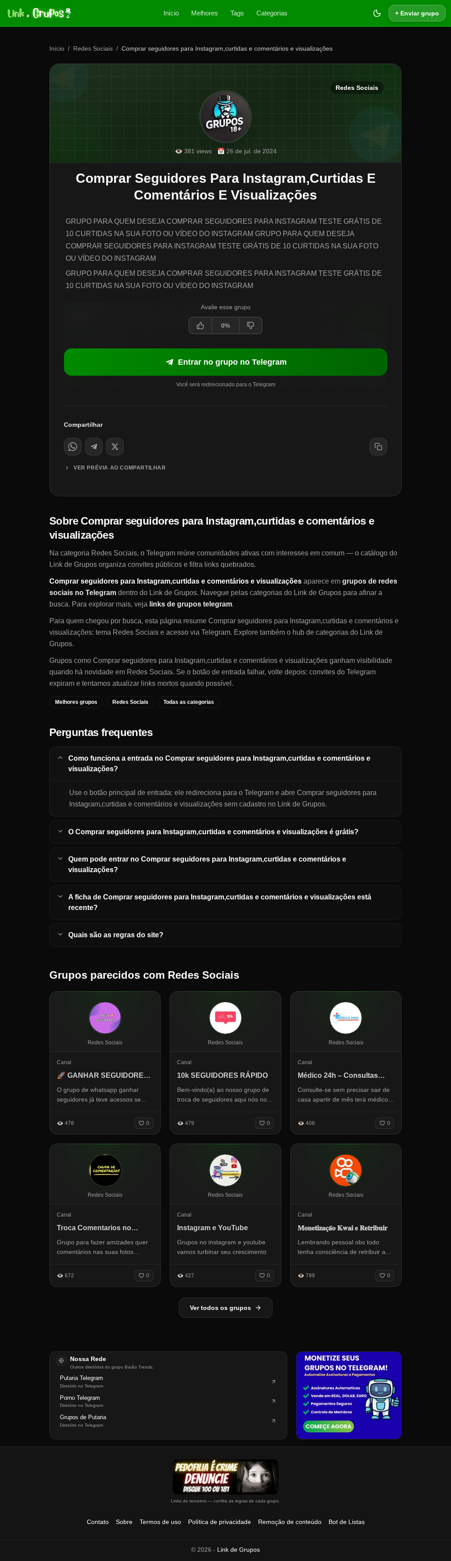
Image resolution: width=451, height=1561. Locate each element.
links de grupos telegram (190, 604)
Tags (237, 13)
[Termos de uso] (225, 1476)
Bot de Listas (347, 1521)
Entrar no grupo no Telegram (232, 362)
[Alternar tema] (377, 13)
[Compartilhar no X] (115, 446)
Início (171, 13)
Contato (98, 1521)
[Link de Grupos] (38, 13)
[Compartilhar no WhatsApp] (72, 446)
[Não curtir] (250, 325)
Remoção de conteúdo (290, 1521)
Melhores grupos (76, 702)
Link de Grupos (238, 1549)
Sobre (124, 1521)
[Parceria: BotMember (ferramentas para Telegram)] (348, 1395)
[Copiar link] (378, 446)
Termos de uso (160, 1521)
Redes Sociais (93, 48)
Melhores (204, 13)
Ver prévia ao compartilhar (120, 468)
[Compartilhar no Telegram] (94, 446)
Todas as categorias (188, 702)
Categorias (272, 13)
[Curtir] (200, 325)
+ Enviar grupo (417, 13)
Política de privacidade (219, 1521)
